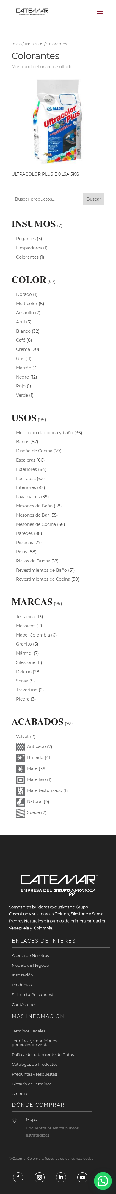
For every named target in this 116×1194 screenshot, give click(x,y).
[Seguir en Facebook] (18, 1177)
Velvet (22, 736)
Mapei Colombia (33, 635)
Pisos (21, 551)
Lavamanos (28, 496)
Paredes (24, 533)
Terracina (25, 616)
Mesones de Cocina (36, 524)
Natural (35, 801)
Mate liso (36, 779)
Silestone (25, 662)
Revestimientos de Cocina (43, 579)
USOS (24, 417)
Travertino (26, 690)
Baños (22, 441)
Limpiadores (29, 248)
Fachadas (26, 478)
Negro (22, 377)
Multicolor (26, 303)
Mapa (31, 1119)
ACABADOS (38, 721)
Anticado (36, 746)
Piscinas (24, 542)
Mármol (24, 653)
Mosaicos (25, 626)
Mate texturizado (44, 790)
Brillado (35, 757)
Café (20, 340)
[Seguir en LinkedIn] (61, 1177)
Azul (20, 322)
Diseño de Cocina (34, 451)
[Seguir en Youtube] (82, 1177)
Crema (23, 349)
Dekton (24, 671)
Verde (22, 395)
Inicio (17, 44)
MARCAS (32, 601)
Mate (32, 768)
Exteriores (26, 469)
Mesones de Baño (34, 506)
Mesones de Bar (32, 515)
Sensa (22, 681)
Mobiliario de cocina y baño (44, 432)
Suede (33, 812)
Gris (20, 358)
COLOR (29, 279)
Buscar (94, 199)
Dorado (24, 294)
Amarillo (25, 312)
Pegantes (26, 238)
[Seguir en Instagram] (40, 1177)
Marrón (23, 368)
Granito (24, 644)
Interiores (26, 487)
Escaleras (25, 460)
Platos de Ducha (33, 561)
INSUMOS (34, 44)
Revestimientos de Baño (41, 570)
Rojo (21, 386)
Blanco (23, 331)
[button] (103, 1181)
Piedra (22, 699)
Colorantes (27, 257)
